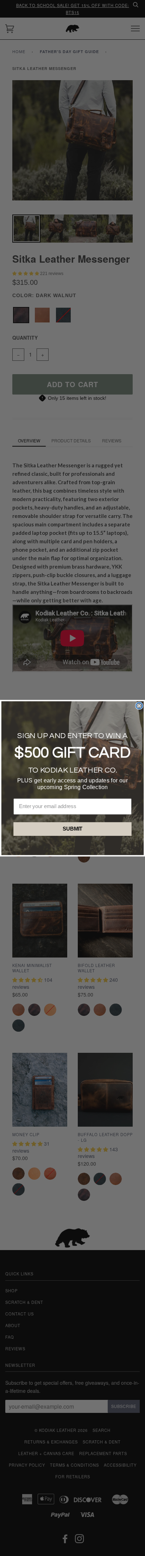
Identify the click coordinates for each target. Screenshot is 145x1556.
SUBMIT (73, 829)
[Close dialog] (139, 705)
